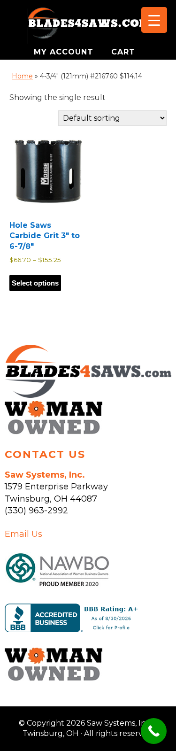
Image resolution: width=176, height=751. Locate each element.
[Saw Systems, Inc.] (88, 395)
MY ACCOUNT (65, 51)
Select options (35, 283)
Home (22, 76)
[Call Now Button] (154, 731)
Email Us (23, 534)
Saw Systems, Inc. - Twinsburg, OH (88, 26)
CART (123, 51)
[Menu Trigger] (154, 20)
